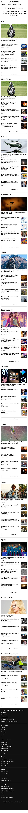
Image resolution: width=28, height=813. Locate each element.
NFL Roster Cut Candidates (7, 719)
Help (2, 792)
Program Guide (4, 744)
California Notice (5, 773)
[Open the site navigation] (5, 1)
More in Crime (13, 534)
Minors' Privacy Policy (6, 780)
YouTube (3, 727)
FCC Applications (5, 763)
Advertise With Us (5, 748)
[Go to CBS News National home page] (14, 1)
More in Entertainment (13, 361)
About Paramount (5, 786)
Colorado (3, 4)
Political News (4, 714)
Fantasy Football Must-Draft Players (9, 721)
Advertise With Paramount (7, 788)
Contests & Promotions (6, 746)
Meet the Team (4, 742)
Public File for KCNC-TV (6, 759)
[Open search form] (26, 1)
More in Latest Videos (13, 705)
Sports (20, 4)
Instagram (3, 731)
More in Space (13, 592)
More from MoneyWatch (13, 131)
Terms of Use (4, 778)
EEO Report (4, 765)
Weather (15, 4)
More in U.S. (13, 73)
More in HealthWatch (14, 247)
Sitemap (3, 753)
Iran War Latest (4, 717)
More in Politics (14, 189)
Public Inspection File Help (7, 761)
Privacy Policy (4, 771)
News (9, 4)
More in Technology (14, 419)
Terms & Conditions (5, 750)
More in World (13, 304)
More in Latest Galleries (13, 648)
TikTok (2, 734)
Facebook (3, 729)
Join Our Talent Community (7, 790)
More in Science (13, 476)
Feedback (3, 795)
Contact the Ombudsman (7, 797)
